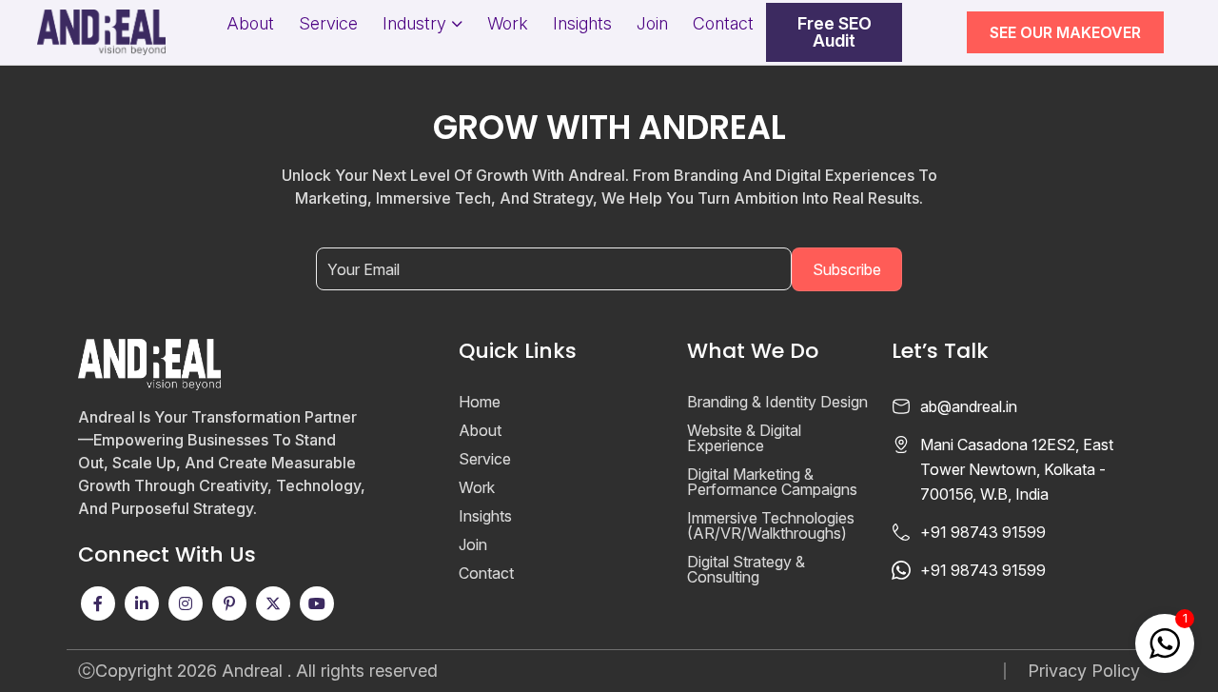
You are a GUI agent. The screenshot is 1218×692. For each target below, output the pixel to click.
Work (507, 23)
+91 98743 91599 (983, 532)
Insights (582, 23)
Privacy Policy (1084, 671)
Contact (723, 23)
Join (652, 23)
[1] (1164, 641)
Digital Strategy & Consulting (746, 569)
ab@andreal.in (968, 406)
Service (328, 23)
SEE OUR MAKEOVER (1065, 32)
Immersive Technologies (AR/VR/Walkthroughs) (771, 525)
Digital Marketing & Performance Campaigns (772, 482)
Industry (414, 23)
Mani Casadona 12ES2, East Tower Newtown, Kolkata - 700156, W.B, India (1016, 469)
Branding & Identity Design (777, 401)
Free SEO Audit (834, 32)
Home (480, 401)
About (250, 23)
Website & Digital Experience (744, 438)
